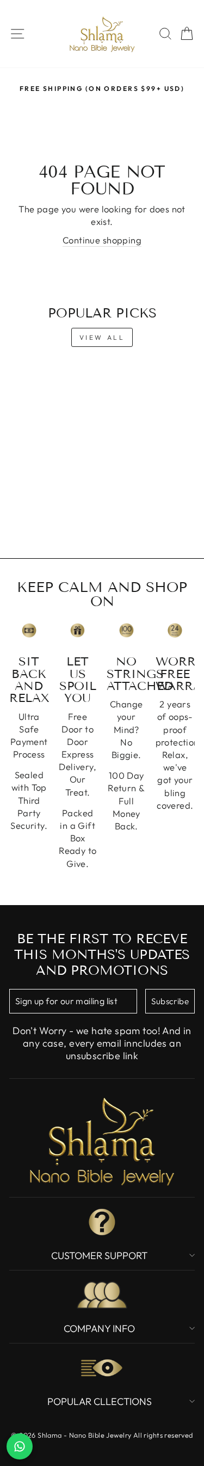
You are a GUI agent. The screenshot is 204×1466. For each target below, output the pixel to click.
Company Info (99, 1328)
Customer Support (99, 1255)
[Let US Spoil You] (78, 630)
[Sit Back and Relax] (29, 630)
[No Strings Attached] (126, 630)
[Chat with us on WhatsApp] (20, 1446)
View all (102, 337)
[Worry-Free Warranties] (175, 630)
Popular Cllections (99, 1401)
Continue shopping (102, 240)
